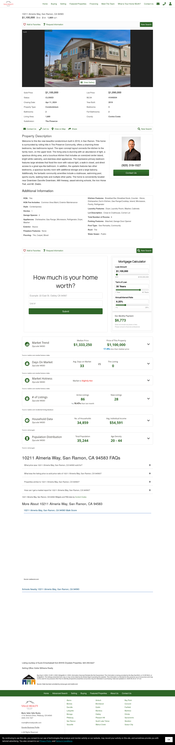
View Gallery (89, 82)
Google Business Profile (30, 727)
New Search (146, 24)
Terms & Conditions (64, 741)
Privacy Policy (46, 741)
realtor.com (74, 684)
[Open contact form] (158, 3)
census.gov (31, 430)
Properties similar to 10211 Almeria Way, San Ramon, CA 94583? (52, 481)
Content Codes (80, 497)
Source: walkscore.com (31, 579)
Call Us (45, 129)
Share (74, 129)
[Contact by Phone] (164, 3)
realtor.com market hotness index (38, 355)
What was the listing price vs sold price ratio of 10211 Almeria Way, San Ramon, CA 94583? (63, 473)
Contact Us (31, 129)
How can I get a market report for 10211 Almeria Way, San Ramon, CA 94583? (57, 490)
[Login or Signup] (170, 3)
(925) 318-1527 (131, 165)
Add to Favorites (33, 24)
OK (169, 739)
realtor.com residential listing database (40, 410)
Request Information (54, 24)
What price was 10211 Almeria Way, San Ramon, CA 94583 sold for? (53, 465)
